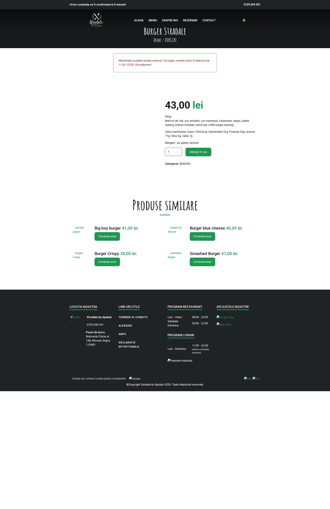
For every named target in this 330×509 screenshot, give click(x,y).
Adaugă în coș (198, 152)
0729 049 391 (252, 4)
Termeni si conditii (133, 317)
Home (157, 40)
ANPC (122, 334)
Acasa (139, 20)
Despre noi (170, 20)
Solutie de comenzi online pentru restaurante (99, 378)
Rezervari (190, 20)
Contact (209, 20)
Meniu (153, 20)
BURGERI (185, 163)
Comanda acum (107, 236)
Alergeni (125, 325)
